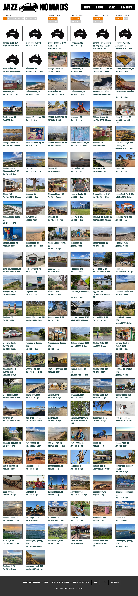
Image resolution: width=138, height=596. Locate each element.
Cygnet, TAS (98, 291)
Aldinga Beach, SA (55, 68)
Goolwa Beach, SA (10, 517)
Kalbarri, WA (53, 217)
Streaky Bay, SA (121, 242)
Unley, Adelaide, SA (123, 117)
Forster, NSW (8, 540)
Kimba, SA (97, 443)
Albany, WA (7, 194)
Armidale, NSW (76, 540)
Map (95, 582)
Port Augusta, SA (32, 517)
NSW (14, 18)
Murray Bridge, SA (33, 417)
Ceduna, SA (52, 168)
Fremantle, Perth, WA (102, 194)
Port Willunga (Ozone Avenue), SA (124, 144)
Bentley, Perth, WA (10, 242)
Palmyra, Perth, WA (78, 194)
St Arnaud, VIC (9, 91)
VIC (31, 18)
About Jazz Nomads (31, 582)
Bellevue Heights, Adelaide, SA (122, 44)
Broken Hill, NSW (99, 517)
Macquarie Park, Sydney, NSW (10, 370)
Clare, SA (74, 517)
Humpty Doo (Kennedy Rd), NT (124, 467)
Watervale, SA (53, 517)
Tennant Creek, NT (55, 466)
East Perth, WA (77, 217)
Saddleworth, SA (100, 417)
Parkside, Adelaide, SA (102, 91)
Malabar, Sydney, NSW (80, 343)
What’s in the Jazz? (60, 582)
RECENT (119, 18)
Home (87, 7)
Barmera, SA (53, 417)
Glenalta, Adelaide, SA (79, 417)
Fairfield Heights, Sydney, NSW (122, 345)
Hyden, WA (119, 168)
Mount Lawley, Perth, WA (57, 244)
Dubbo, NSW (120, 517)
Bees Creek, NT (9, 491)
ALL (5, 18)
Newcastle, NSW (77, 394)
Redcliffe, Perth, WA (123, 217)
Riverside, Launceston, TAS (80, 293)
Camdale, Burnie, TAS (124, 291)
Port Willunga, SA (122, 417)
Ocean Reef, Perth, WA (124, 194)
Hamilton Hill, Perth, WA (102, 217)
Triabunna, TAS (77, 268)
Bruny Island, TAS (10, 291)
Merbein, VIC (8, 417)
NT (19, 18)
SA (23, 18)
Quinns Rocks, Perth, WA (11, 219)
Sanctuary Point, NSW (34, 566)
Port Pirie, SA (31, 168)
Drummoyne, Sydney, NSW (34, 542)
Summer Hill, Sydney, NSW (124, 370)
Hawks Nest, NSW (33, 394)
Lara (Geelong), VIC (33, 268)
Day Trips (126, 7)
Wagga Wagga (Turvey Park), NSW (57, 44)
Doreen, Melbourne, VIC (102, 68)
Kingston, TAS (31, 291)
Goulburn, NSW (9, 566)
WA (35, 18)
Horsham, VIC (98, 142)
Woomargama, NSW (56, 317)
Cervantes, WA (31, 217)
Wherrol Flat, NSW (100, 317)
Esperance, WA (99, 168)
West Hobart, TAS (100, 268)
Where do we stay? (81, 582)
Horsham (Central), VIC (35, 142)
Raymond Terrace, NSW (57, 369)
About (99, 7)
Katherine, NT (76, 466)
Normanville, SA (9, 68)
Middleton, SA (31, 68)
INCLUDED (52, 18)
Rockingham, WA (32, 242)
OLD (126, 18)
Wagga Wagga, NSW (123, 394)
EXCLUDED (53, 21)
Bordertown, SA (77, 68)
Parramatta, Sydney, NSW (34, 345)
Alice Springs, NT (33, 466)
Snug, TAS (119, 268)
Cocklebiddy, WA (77, 168)
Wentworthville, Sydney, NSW (9, 345)
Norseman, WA (76, 242)
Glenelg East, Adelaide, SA (124, 93)
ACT (9, 18)
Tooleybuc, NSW (77, 42)
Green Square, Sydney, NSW (57, 345)
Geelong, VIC (8, 317)
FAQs (46, 582)
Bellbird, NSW (53, 394)
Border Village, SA (100, 242)
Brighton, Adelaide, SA (12, 268)
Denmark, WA (31, 194)
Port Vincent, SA (32, 443)
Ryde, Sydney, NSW (33, 42)
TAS (26, 18)
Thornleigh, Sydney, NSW (123, 319)
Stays (112, 7)
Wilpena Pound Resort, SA (124, 493)
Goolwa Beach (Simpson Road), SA (11, 170)
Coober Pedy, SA (122, 443)
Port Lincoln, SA (77, 443)
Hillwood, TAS (53, 291)
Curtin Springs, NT (10, 466)
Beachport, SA (76, 117)
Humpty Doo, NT (99, 466)
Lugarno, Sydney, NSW (80, 317)
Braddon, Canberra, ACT (79, 370)
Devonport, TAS (54, 268)
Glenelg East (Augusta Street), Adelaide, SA (102, 44)
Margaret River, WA (56, 194)
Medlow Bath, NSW (10, 42)
